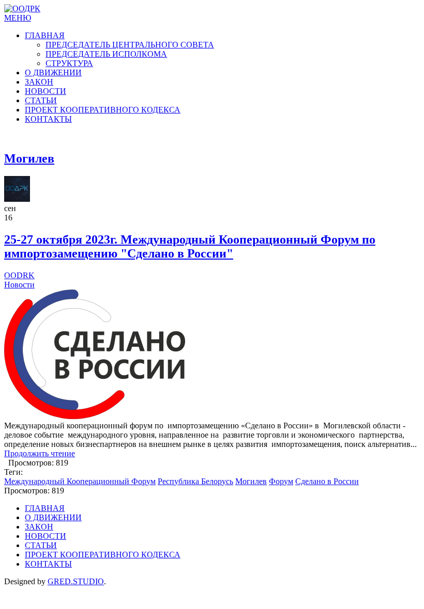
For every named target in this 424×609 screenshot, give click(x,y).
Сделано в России (327, 481)
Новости (19, 284)
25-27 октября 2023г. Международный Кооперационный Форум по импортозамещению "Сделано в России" (189, 246)
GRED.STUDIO (76, 581)
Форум (281, 481)
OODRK (19, 275)
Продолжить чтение (39, 453)
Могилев (251, 481)
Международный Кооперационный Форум (80, 481)
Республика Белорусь (195, 481)
